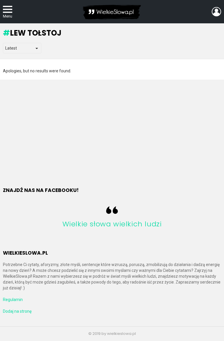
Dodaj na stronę (17, 311)
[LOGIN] (216, 11)
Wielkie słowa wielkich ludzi (112, 224)
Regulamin (13, 299)
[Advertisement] (52, 133)
